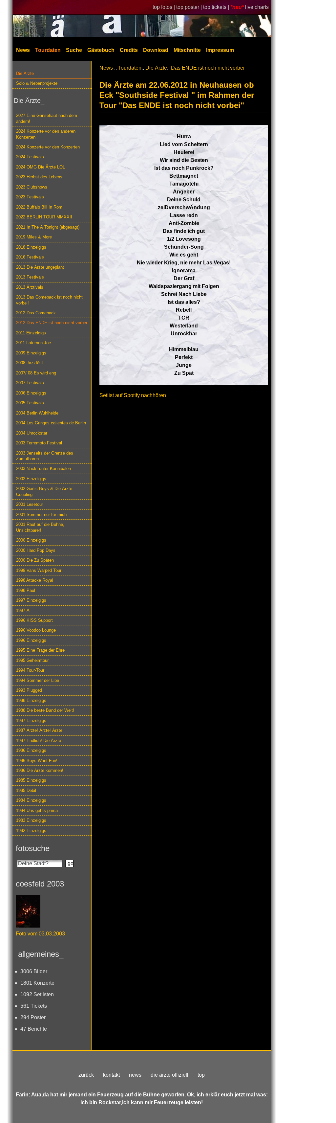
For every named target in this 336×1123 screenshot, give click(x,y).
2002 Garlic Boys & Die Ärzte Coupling (44, 491)
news (135, 1075)
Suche (74, 50)
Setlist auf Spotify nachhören (132, 395)
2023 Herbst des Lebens (39, 176)
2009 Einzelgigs (31, 352)
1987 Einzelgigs (31, 720)
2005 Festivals (30, 402)
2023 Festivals (30, 196)
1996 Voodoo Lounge (36, 630)
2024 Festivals (30, 156)
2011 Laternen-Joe (33, 342)
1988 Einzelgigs (31, 700)
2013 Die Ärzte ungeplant (40, 267)
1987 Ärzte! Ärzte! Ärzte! (40, 730)
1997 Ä (23, 610)
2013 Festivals (30, 277)
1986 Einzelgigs (31, 750)
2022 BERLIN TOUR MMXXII (44, 216)
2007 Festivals (30, 382)
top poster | (189, 7)
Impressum (220, 50)
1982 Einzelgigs (31, 830)
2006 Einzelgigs (31, 393)
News (23, 50)
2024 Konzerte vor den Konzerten (48, 147)
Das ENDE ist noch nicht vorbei (207, 68)
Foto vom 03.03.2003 (40, 933)
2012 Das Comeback (36, 312)
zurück (86, 1075)
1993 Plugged (29, 690)
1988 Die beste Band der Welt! (45, 710)
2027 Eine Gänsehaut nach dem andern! (46, 118)
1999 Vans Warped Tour (38, 570)
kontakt (111, 1075)
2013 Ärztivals (29, 287)
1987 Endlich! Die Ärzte (38, 740)
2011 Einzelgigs (31, 332)
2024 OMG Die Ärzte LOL (40, 167)
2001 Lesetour (29, 504)
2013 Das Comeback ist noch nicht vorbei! (49, 300)
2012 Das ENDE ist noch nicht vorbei (51, 322)
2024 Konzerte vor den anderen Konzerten (45, 134)
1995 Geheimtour (32, 660)
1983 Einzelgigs (31, 820)
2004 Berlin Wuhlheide (37, 413)
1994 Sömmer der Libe (37, 680)
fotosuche (33, 848)
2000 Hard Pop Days (35, 550)
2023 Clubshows (31, 187)
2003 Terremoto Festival (39, 442)
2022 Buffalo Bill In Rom (39, 207)
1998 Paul (25, 590)
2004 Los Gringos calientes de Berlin (51, 422)
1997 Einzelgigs (31, 600)
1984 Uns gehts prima (37, 810)
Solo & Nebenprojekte (36, 83)
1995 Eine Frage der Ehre (40, 650)
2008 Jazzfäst (29, 362)
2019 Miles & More (34, 237)
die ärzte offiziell (169, 1075)
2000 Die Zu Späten (35, 560)
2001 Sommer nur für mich (41, 514)
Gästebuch (101, 50)
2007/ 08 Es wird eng (36, 373)
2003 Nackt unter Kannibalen (43, 468)
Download (155, 50)
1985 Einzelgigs (31, 780)
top (201, 1075)
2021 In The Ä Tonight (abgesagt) (47, 227)
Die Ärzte (25, 73)
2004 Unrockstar (31, 433)
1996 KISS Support (34, 620)
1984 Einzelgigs (31, 800)
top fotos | (164, 7)
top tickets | (216, 7)
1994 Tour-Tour (30, 670)
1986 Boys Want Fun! (36, 760)
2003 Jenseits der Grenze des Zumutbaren (44, 456)
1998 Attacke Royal (34, 580)
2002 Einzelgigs (31, 478)
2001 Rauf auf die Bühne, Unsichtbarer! (40, 527)
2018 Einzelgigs (31, 247)
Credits (129, 50)
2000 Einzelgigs (31, 540)
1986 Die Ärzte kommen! (39, 770)
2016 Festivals (30, 257)
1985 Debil (26, 790)
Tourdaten (48, 50)
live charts (257, 7)
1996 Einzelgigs (31, 640)
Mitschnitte (187, 50)
